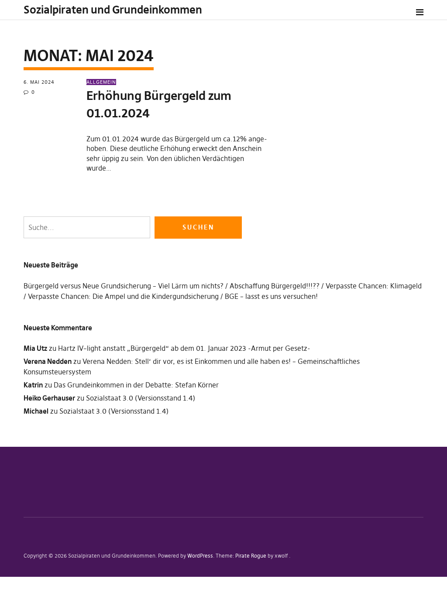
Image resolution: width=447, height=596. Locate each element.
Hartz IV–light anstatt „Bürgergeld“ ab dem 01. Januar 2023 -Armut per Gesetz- (184, 348)
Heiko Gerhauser (49, 398)
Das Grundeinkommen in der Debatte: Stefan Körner (136, 384)
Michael (36, 411)
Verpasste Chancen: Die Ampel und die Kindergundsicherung (123, 296)
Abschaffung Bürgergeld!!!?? (275, 285)
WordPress (200, 555)
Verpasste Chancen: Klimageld (374, 285)
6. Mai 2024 (39, 82)
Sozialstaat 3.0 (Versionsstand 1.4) (140, 398)
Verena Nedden (48, 361)
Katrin (33, 384)
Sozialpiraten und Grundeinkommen (113, 10)
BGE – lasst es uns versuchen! (271, 296)
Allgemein (101, 82)
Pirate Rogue (250, 555)
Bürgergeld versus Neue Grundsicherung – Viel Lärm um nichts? (124, 285)
